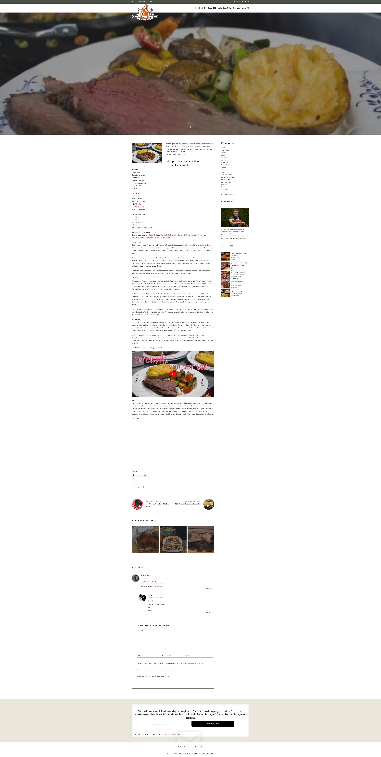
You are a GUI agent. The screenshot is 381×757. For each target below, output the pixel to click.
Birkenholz (202, 235)
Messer (188, 235)
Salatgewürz (165, 238)
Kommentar (141, 630)
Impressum (182, 747)
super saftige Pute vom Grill (145, 536)
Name (139, 655)
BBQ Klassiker (217, 8)
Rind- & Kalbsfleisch (170, 77)
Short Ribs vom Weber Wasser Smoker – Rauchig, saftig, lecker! (201, 537)
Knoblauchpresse (138, 238)
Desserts (224, 157)
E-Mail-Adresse (166, 655)
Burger (210, 8)
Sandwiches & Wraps (227, 177)
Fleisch (229, 8)
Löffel (183, 235)
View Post (145, 542)
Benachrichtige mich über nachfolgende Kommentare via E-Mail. (158, 671)
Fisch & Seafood (226, 165)
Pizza (222, 170)
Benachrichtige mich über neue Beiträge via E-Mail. (154, 676)
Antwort (209, 588)
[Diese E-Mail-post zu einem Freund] (148, 487)
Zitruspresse (149, 238)
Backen (223, 148)
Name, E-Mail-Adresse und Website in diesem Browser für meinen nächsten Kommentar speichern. (172, 663)
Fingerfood (236, 8)
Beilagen (223, 152)
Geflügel (223, 167)
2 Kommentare (201, 77)
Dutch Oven (203, 8)
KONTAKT (149, 2)
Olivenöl (141, 222)
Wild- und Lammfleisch (228, 194)
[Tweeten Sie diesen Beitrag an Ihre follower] (139, 487)
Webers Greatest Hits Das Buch (152, 504)
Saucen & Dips (225, 179)
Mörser (157, 238)
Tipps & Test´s (225, 189)
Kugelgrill (164, 235)
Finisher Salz (139, 207)
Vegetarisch (224, 192)
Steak (225, 8)
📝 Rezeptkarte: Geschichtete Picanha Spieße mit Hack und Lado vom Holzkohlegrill (239, 263)
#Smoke (138, 204)
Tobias (150, 595)
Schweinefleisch (226, 182)
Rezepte (243, 8)
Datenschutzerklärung (174, 734)
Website (187, 655)
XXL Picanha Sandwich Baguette (193, 504)
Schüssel (194, 235)
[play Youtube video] (173, 374)
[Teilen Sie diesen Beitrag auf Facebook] (134, 487)
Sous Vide (224, 184)
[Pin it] (143, 487)
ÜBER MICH (141, 2)
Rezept (159, 77)
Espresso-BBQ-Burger (237, 291)
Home (197, 8)
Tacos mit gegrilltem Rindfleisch (173, 536)
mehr (245, 238)
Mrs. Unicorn (145, 576)
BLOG (134, 2)
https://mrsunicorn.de (155, 586)
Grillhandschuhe (174, 235)
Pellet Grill (153, 235)
